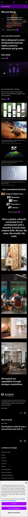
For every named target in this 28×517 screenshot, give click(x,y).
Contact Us (4, 460)
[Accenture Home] (14, 2)
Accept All (14, 503)
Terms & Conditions (6, 472)
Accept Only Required (14, 508)
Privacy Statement (6, 469)
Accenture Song (5, 6)
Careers (3, 455)
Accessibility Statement (7, 478)
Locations (3, 463)
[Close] (26, 483)
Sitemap (3, 466)
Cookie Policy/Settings (7, 475)
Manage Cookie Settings (14, 512)
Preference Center (6, 452)
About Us (3, 458)
